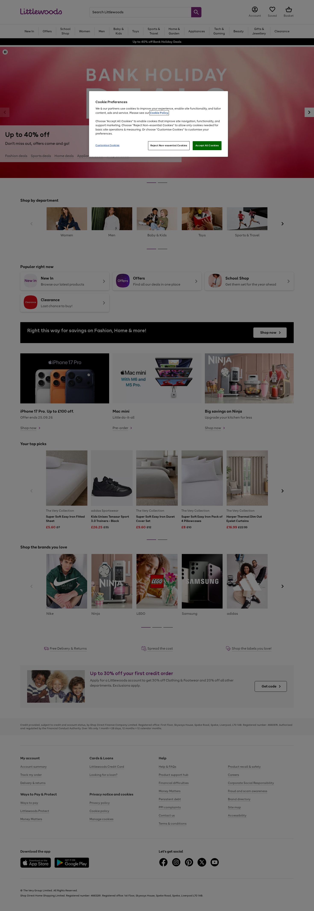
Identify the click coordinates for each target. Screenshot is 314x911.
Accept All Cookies (207, 145)
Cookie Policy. (159, 113)
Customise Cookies (107, 145)
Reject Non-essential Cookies (168, 145)
